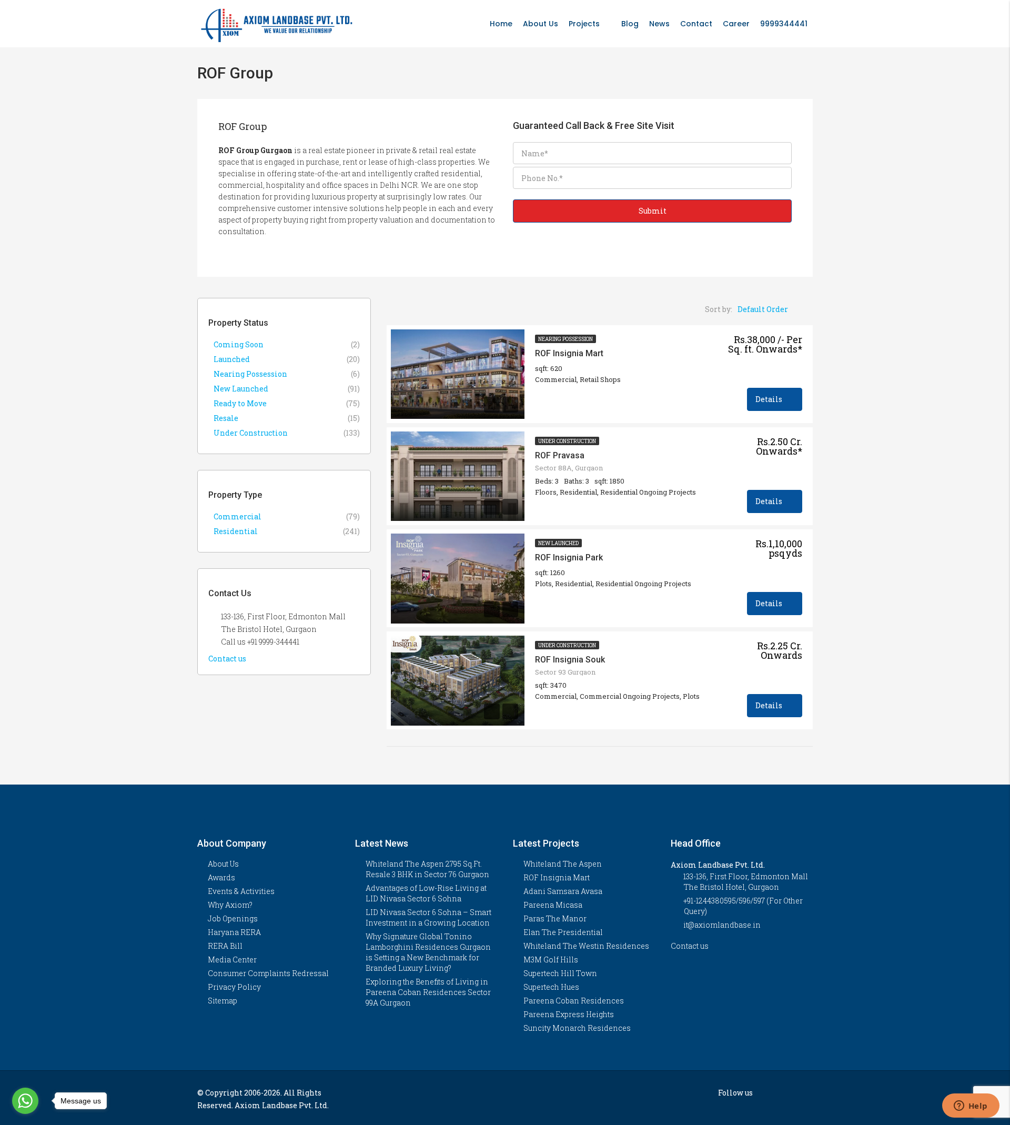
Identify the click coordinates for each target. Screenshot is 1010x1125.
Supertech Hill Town (560, 973)
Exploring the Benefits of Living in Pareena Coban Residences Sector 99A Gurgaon (428, 992)
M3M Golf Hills (550, 960)
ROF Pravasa (559, 455)
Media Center (232, 960)
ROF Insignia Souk (570, 660)
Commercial (237, 516)
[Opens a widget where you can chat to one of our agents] (970, 1106)
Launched (232, 359)
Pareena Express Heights (568, 1014)
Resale (226, 418)
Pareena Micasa (552, 905)
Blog (630, 23)
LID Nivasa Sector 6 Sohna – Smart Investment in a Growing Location (428, 917)
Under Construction (567, 441)
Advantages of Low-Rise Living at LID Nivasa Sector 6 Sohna (426, 893)
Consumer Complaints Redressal (268, 973)
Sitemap (222, 1001)
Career (736, 23)
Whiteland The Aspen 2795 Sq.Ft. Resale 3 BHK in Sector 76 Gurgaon (427, 869)
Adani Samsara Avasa (562, 891)
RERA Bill (225, 946)
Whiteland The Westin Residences (586, 946)
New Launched (558, 543)
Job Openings (233, 918)
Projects (584, 23)
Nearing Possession (565, 339)
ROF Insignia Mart (569, 353)
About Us (540, 23)
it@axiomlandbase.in (722, 925)
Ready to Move (240, 403)
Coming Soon (239, 344)
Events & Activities (241, 891)
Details (769, 399)
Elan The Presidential (563, 932)
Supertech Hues (551, 987)
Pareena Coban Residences (573, 1001)
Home (501, 23)
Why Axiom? (230, 905)
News (659, 23)
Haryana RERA (234, 932)
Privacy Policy (234, 987)
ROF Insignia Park (569, 557)
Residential (236, 531)
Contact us (228, 659)
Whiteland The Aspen (562, 864)
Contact (696, 23)
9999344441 (783, 23)
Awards (221, 877)
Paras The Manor (555, 918)
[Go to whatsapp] (25, 1101)
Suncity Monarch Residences (577, 1028)
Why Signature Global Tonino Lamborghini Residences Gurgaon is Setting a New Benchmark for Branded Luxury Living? (428, 952)
